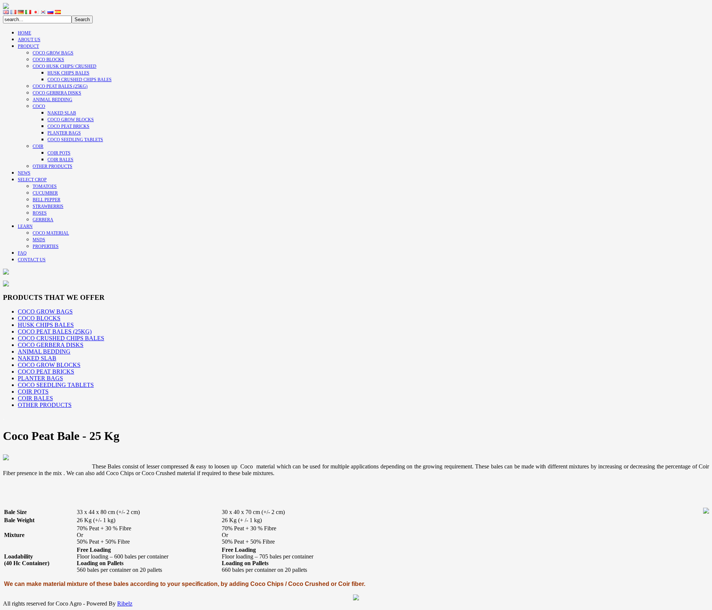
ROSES (40, 213)
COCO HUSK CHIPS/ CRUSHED (64, 66)
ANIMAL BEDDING (52, 99)
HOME (24, 33)
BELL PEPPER (46, 199)
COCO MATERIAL (51, 233)
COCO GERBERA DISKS (57, 93)
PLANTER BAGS (64, 133)
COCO (39, 106)
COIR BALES (60, 159)
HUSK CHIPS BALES (68, 73)
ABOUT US (29, 39)
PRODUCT (28, 46)
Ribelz (124, 603)
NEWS (24, 173)
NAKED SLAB (61, 113)
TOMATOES (45, 186)
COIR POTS (58, 153)
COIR (38, 146)
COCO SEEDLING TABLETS (75, 139)
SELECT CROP (32, 179)
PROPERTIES (46, 246)
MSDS (39, 239)
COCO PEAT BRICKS (68, 126)
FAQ (22, 253)
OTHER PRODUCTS (52, 166)
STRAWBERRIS (48, 206)
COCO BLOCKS (48, 59)
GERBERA (43, 219)
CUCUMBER (45, 193)
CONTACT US (32, 259)
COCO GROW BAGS (53, 53)
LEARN (25, 226)
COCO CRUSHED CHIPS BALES (79, 79)
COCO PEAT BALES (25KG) (60, 86)
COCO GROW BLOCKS (70, 119)
